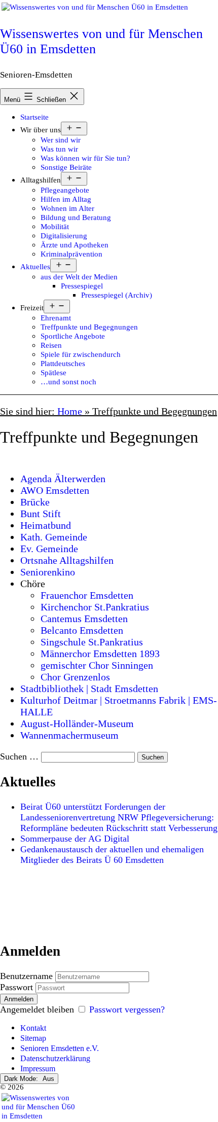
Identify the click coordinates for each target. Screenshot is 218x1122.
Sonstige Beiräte (66, 167)
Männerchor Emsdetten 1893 (100, 653)
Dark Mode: (22, 1078)
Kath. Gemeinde (53, 536)
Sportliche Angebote (73, 336)
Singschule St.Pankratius (92, 641)
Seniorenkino (47, 571)
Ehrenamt (56, 317)
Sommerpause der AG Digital (74, 839)
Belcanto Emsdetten (82, 630)
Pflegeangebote (65, 190)
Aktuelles (35, 266)
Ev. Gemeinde (49, 548)
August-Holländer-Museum (77, 723)
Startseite (34, 117)
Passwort (16, 987)
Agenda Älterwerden (62, 478)
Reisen (51, 345)
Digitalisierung (64, 235)
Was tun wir (59, 148)
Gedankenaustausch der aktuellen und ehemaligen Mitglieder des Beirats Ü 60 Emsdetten (112, 854)
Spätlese (53, 372)
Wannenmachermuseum (69, 735)
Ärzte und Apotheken (74, 244)
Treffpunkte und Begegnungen (89, 326)
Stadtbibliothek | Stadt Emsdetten (89, 688)
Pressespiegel (82, 285)
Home (69, 411)
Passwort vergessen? (127, 1009)
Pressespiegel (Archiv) (116, 295)
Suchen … (19, 756)
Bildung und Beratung (76, 217)
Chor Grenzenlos (75, 676)
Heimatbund (45, 525)
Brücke (35, 502)
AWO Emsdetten (54, 490)
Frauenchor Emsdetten (87, 595)
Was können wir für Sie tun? (85, 158)
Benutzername (26, 976)
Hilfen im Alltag (66, 199)
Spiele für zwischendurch (81, 354)
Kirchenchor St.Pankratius (95, 606)
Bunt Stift (40, 513)
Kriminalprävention (71, 253)
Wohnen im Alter (67, 208)
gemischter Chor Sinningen (97, 665)
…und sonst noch (68, 381)
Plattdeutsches (63, 363)
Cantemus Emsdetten (84, 618)
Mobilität (55, 226)
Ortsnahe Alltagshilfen (67, 560)
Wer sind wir (61, 139)
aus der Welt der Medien (79, 276)
